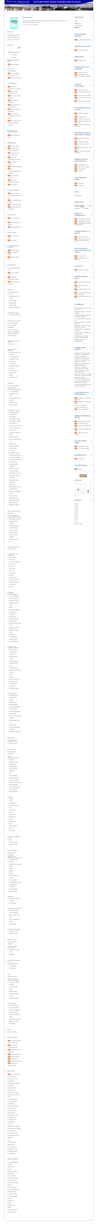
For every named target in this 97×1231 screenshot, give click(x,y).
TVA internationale (13, 641)
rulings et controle (12, 939)
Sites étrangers (14, 1058)
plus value (11, 677)
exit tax (11, 665)
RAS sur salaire (12, 924)
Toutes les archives (78, 523)
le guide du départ (82, 169)
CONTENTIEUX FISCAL (14, 410)
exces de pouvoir (13, 462)
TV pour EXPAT (12, 1212)
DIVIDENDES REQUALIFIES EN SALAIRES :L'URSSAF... (82, 315)
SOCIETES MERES (12, 946)
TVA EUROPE (12, 966)
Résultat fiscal (11, 896)
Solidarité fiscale (13, 402)
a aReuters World (12, 1090)
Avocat (10, 294)
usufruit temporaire (13, 791)
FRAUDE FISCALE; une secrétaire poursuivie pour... (82, 385)
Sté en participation (13, 637)
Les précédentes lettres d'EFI (84, 39)
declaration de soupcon (14, 453)
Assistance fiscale (13, 987)
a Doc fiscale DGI (12, 1108)
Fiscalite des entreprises (13, 594)
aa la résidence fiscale (82, 164)
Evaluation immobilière (16, 166)
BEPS (10, 840)
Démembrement (12, 764)
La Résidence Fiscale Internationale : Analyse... (82, 360)
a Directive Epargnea (14, 1005)
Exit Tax (11, 868)
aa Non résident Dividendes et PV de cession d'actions (14, 116)
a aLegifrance (11, 1085)
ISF (12, 168)
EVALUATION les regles (14, 547)
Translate (86, 208)
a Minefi (10, 1164)
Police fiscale (12, 484)
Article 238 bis (12, 573)
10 (78, 489)
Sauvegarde (11, 634)
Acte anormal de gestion (14, 428)
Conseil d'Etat (11, 1173)
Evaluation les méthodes (14, 457)
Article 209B (12, 568)
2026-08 (76, 504)
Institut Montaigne (12, 1191)
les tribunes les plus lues (83, 269)
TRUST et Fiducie (13, 789)
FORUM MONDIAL (14, 998)
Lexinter (10, 1198)
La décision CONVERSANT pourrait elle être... (82, 378)
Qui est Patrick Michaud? (13, 37)
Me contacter (14, 54)
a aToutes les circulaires (13, 1092)
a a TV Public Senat (15, 1074)
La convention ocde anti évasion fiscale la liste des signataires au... (82, 76)
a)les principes (81, 183)
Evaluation (11, 700)
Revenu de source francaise (14, 929)
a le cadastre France (12, 1119)
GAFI (9, 1140)
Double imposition (13, 1012)
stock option (12, 686)
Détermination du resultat (15, 519)
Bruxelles (11, 575)
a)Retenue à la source (14, 931)
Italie (10, 807)
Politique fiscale (12, 372)
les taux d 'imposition (14, 778)
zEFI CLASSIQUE (12, 1032)
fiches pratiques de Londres (84, 221)
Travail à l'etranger (13, 891)
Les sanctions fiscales (14, 471)
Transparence (12, 1023)
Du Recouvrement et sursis (15, 455)
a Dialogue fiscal (11, 1103)
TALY (9, 974)
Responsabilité (12, 335)
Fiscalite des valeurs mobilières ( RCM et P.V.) (14, 647)
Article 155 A (12, 566)
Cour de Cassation (12, 1176)
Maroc (10, 812)
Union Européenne (12, 1003)
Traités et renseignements (13, 980)
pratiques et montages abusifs (81, 407)
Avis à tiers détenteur (14, 391)
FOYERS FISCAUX (12, 740)
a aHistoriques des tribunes (14, 1083)
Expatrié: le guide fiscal (16, 1054)
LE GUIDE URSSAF (83, 423)
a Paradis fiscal (11, 1166)
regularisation (11, 855)
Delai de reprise (12, 577)
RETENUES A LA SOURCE (14, 908)
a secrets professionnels (13, 292)
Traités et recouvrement (13, 979)
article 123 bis (12, 564)
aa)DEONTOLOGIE (12, 333)
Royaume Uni (12, 821)
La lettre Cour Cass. (12, 1142)
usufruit (9, 1029)
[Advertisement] (83, 536)
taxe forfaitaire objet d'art (14, 787)
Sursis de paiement (13, 405)
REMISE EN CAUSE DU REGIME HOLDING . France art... (82, 326)
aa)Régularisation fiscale (14, 419)
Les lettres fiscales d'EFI (14, 314)
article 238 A (12, 570)
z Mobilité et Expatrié (12, 1151)
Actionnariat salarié (13, 859)
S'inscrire (78, 23)
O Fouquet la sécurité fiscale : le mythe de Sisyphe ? (82, 293)
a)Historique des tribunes (13, 313)
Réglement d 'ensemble (14, 500)
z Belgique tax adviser (13, 1149)
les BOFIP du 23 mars (83, 236)
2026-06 (76, 508)
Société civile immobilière (15, 731)
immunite (10, 756)
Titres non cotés (12, 548)
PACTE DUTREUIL (12, 850)
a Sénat (9, 1169)
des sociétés (12, 344)
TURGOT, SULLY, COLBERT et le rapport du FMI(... (82, 333)
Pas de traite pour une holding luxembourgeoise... (82, 364)
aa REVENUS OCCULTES (14, 321)
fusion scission (12, 616)
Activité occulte (12, 430)
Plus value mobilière (13, 780)
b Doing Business (12, 1131)
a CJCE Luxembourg (12, 1101)
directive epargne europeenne (14, 511)
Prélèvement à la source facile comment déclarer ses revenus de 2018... (82, 240)
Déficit (10, 607)
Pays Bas (11, 819)
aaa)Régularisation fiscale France (13, 341)
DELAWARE (12, 803)
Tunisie (11, 828)
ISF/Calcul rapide (15, 250)
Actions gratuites (13, 649)
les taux (11, 674)
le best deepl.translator (83, 50)
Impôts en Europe (15, 1056)
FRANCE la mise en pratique (84, 95)
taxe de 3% (11, 586)
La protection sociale (12, 1194)
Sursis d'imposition (13, 784)
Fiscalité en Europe (82, 117)
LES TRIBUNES (78, 195)
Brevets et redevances (14, 598)
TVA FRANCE (12, 968)
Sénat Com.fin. (11, 1144)
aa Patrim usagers (15, 146)
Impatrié (11, 873)
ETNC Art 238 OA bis (14, 579)
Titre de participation (13, 688)
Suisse (10, 823)
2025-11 (76, 521)
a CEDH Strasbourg (12, 1099)
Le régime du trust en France (84, 119)
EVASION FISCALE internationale (13, 554)
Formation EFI (11, 737)
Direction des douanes (13, 1178)
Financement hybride (14, 582)
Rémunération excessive (14, 627)
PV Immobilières (13, 880)
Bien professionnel (13, 762)
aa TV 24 (10, 1124)
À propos (14, 57)
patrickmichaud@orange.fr (14, 35)
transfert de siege (13, 639)
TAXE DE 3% (14, 184)
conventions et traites (82, 72)
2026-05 (76, 510)
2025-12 (76, 519)
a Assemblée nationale (13, 1162)
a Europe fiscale (11, 1112)
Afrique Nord (11, 383)
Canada (11, 801)
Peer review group (13, 844)
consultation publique (14, 357)
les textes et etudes (82, 256)
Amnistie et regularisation (13, 385)
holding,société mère (13, 618)
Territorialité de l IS (13, 539)
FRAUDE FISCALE (12, 741)
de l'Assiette (12, 450)
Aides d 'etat (12, 559)
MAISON (76, 360)
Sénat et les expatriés (12, 1209)
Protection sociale (12, 852)
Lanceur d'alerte (12, 300)
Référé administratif (13, 498)
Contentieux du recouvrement (14, 389)
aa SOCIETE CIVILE (13, 323)
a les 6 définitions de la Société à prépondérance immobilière (14, 123)
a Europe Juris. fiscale (13, 1115)
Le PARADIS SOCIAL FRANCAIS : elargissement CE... (82, 353)
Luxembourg (12, 810)
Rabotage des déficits (16, 227)
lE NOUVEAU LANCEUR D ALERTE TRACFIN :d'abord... (81, 336)
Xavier (75, 381)
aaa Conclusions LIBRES (15, 421)
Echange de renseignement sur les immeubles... (82, 357)
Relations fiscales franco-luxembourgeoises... (80, 340)
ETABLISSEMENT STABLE (14, 517)
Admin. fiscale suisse (12, 1171)
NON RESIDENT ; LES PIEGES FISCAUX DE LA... (82, 381)
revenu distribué (12, 683)
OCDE (9, 838)
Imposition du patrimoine (13, 758)
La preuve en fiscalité (14, 468)
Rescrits (9, 1207)
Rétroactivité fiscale (13, 502)
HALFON (76, 356)
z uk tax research (11, 1153)
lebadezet (76, 367)
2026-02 (76, 515)
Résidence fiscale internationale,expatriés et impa (15, 857)
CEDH (10, 989)
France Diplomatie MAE (13, 1189)
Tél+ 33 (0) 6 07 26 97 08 (13, 39)
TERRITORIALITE (13, 963)
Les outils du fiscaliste (16, 204)
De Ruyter (11, 862)
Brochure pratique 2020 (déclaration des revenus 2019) (14, 195)
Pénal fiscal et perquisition (80, 405)
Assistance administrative (15, 1010)
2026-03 (76, 513)
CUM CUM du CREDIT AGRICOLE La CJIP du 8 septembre (82, 374)
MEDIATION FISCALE (15, 473)
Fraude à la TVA (13, 584)
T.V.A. (9, 962)
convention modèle (13, 842)
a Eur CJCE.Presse (12, 1110)
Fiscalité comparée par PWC (84, 421)
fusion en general (12, 749)
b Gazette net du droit (12, 1133)
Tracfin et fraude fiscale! (14, 307)
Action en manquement (14, 1007)
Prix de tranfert (12, 903)
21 (88, 491)
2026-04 (76, 512)
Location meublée (13, 621)
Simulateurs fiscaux (13, 377)
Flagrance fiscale (13, 743)
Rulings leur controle (14, 1021)
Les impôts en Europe (13, 1196)
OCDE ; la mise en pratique (84, 101)
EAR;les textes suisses (83, 89)
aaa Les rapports (13, 557)
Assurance (11, 759)
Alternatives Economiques (14, 1126)
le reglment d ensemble (83, 142)
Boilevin (76, 370)
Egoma (76, 374)
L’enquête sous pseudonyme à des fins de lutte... (81, 367)
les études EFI (81, 458)
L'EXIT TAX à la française (84, 167)
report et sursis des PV (14, 679)
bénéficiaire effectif (13, 933)
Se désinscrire (79, 25)
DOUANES (10, 513)
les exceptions (81, 185)
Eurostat (10, 1185)
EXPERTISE (11, 592)
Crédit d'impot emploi (14, 359)
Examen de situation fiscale (15, 459)
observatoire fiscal (13, 370)
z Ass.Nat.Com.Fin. (12, 1146)
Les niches (11, 368)
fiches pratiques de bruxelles (84, 219)
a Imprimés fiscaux (12, 1117)
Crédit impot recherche (14, 366)
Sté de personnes (11, 947)
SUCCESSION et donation (15, 782)
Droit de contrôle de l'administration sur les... (81, 371)
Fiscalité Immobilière (12, 693)
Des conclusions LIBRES (83, 448)
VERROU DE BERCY (14, 505)
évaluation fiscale (13, 702)
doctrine (79, 469)
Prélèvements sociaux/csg (15, 1019)
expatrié (11, 871)
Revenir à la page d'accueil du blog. (30, 24)
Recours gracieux (13, 495)
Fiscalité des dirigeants (14, 609)
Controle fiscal (12, 443)
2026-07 (76, 506)
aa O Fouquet (12, 416)
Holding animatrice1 (13, 704)
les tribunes (13, 240)
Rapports (11, 375)
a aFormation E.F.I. (12, 1076)
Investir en (10, 796)
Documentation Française (13, 1182)
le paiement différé (13, 775)
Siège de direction (13, 532)
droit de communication (13, 515)
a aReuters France (12, 1088)
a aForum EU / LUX (12, 1079)
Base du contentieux (13, 437)
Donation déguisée (13, 766)
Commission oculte (13, 600)
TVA (10, 541)
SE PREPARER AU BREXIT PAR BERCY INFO (82, 223)
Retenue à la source (13, 530)
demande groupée (13, 991)
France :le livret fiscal (14, 805)
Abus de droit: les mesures (15, 425)
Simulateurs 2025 (82, 60)
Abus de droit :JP (13, 423)
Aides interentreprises (14, 596)
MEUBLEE (12, 954)
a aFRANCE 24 (11, 1081)
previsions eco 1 (11, 1205)
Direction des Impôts (12, 1180)
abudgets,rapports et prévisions (12, 349)
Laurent (76, 377)
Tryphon (76, 353)
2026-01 (76, 517)
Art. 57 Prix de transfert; (14, 561)
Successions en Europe (16, 1061)
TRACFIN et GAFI (12, 976)
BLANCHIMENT (12, 388)
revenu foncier (12, 725)
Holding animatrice (13, 668)
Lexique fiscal (11, 1200)
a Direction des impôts (13, 1106)
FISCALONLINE (12, 1187)
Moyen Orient (12, 816)
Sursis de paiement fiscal (83, 409)
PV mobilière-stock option (15, 882)
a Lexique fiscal (11, 1122)
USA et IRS (12, 830)
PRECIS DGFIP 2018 (16, 78)
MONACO (11, 814)
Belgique (11, 798)
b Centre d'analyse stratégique (14, 1128)
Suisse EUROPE (13, 826)
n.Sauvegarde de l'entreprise (14, 836)
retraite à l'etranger (13, 889)
